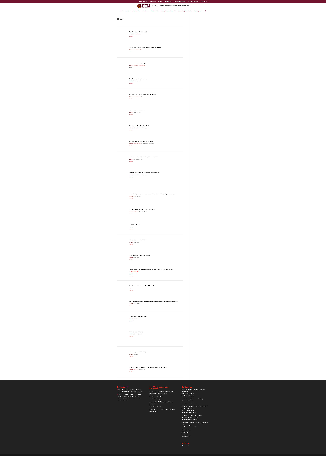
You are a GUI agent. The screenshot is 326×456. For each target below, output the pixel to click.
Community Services (193, 1)
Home (140, 1)
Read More (131, 83)
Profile (145, 1)
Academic (152, 1)
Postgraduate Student (179, 1)
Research (160, 1)
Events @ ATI (204, 1)
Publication (168, 1)
